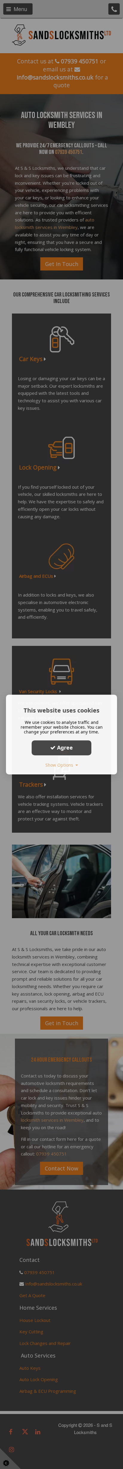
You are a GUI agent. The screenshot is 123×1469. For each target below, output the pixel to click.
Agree (64, 747)
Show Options (60, 765)
